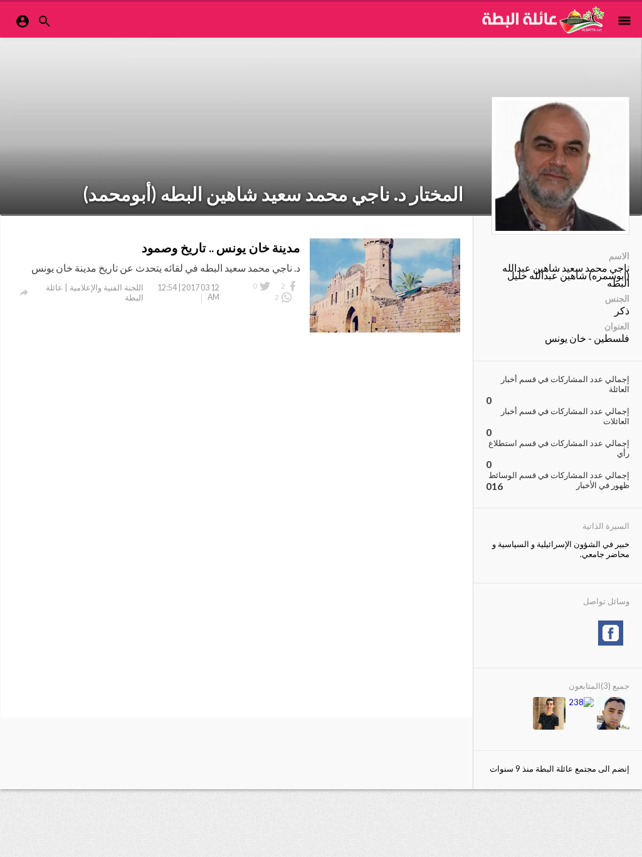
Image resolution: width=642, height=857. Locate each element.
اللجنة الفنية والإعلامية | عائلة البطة (95, 292)
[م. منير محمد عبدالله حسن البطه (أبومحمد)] (613, 714)
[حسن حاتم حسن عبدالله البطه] (549, 714)
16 (497, 486)
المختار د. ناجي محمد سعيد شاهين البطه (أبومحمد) (273, 193)
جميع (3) (615, 686)
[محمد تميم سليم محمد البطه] (581, 702)
